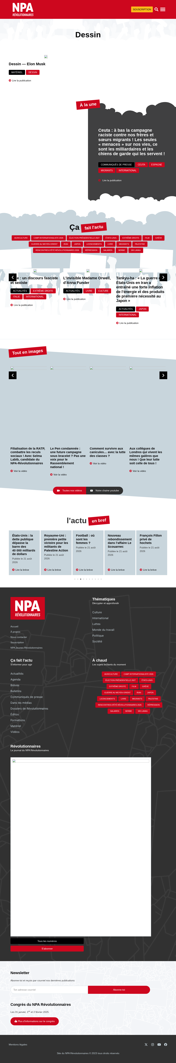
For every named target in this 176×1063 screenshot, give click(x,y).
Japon (77, 244)
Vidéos (14, 731)
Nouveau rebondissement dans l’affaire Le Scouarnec (88, 541)
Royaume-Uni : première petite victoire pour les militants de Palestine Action (24, 543)
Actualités (20, 291)
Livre (110, 244)
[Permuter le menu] (163, 9)
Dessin (33, 72)
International (127, 170)
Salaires (107, 250)
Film (147, 238)
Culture (103, 291)
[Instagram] (152, 1044)
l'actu (77, 520)
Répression (91, 250)
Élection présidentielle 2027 (84, 238)
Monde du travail (103, 629)
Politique (98, 635)
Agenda (15, 679)
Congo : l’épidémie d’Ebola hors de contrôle (151, 541)
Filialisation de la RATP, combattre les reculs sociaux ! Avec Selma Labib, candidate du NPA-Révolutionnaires (27, 456)
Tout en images (27, 352)
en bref (98, 521)
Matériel (17, 72)
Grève (158, 238)
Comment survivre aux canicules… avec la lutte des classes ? (107, 452)
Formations (17, 720)
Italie (16, 296)
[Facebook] (165, 1044)
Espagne (156, 164)
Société (97, 641)
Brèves (14, 685)
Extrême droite (130, 238)
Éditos (14, 714)
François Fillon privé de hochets (119, 539)
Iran (66, 244)
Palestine (140, 244)
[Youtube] (159, 1044)
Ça (74, 227)
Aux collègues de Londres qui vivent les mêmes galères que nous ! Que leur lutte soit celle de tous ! (145, 456)
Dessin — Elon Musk (27, 64)
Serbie (121, 250)
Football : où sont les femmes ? (53, 539)
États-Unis (111, 238)
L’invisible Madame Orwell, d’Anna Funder (87, 280)
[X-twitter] (146, 1044)
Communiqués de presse (116, 164)
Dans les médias (21, 702)
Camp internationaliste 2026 (48, 238)
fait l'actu (93, 227)
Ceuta (141, 164)
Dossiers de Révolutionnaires (29, 708)
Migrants (107, 170)
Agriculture (21, 238)
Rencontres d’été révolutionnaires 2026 (57, 250)
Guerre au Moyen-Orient (44, 244)
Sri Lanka (136, 250)
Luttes (96, 624)
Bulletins (15, 691)
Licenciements (94, 244)
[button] (156, 9)
